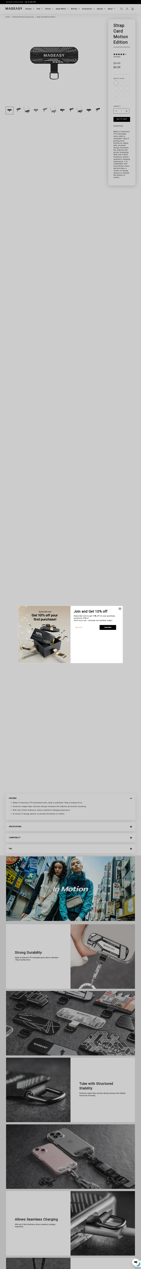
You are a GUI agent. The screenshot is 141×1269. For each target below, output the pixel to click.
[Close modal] (120, 608)
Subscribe (107, 627)
